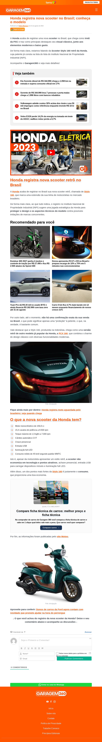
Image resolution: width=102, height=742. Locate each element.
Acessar (88, 632)
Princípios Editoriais (51, 733)
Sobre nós (51, 713)
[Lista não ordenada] (39, 648)
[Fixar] (32, 648)
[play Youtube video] (51, 153)
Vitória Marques (23, 26)
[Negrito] (21, 648)
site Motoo (62, 536)
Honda (15, 191)
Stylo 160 (57, 471)
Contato (51, 718)
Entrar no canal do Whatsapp (53, 685)
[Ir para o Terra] (51, 2)
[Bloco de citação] (42, 648)
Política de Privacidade (51, 723)
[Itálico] (25, 648)
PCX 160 (63, 333)
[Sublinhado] (28, 648)
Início (51, 708)
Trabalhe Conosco (51, 728)
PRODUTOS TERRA (91, 2)
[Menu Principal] (96, 10)
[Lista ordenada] (35, 648)
